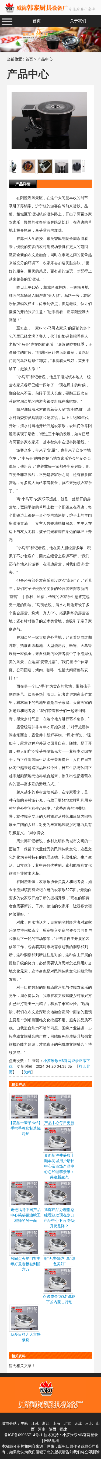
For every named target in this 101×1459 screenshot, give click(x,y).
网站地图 (51, 1440)
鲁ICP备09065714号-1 (23, 1435)
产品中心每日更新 (59, 1123)
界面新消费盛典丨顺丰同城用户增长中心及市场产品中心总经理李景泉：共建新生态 (59, 1166)
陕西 (52, 1429)
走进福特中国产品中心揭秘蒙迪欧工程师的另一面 (26, 1215)
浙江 (46, 1423)
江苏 (35, 1423)
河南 (42, 1429)
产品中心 (45, 59)
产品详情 (22, 184)
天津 (78, 1423)
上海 (56, 1423)
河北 (89, 1423)
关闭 (27, 1072)
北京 (67, 1423)
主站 (24, 1423)
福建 (63, 1429)
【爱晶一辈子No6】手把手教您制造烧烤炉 (25, 1128)
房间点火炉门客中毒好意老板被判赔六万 (26, 1264)
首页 (29, 59)
